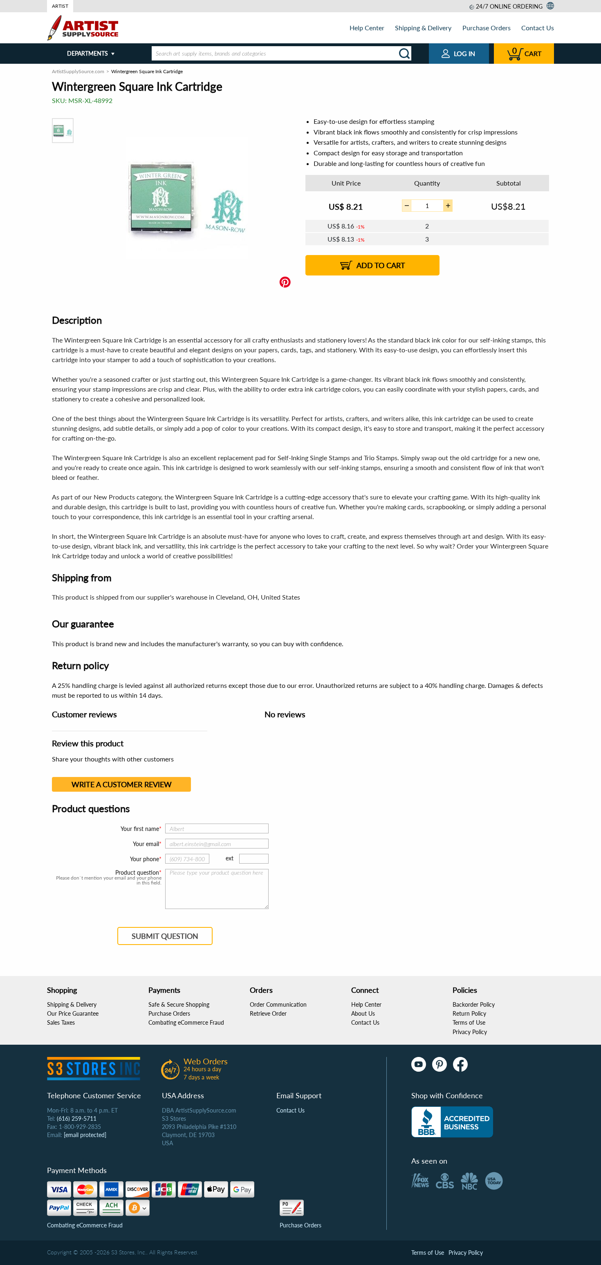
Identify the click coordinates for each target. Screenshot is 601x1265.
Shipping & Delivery (423, 27)
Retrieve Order (268, 1013)
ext (229, 858)
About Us (363, 1013)
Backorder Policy (474, 1004)
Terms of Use (469, 1022)
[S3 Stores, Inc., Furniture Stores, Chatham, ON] (452, 1121)
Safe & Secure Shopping (178, 1004)
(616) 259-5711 (76, 1118)
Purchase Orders (486, 27)
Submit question (165, 935)
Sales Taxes (61, 1022)
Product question (137, 872)
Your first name (140, 828)
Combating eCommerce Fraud (186, 1022)
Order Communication (278, 1004)
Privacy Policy (470, 1031)
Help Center (367, 27)
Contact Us (537, 27)
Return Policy (469, 1013)
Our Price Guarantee (73, 1013)
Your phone (144, 858)
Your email (146, 843)
